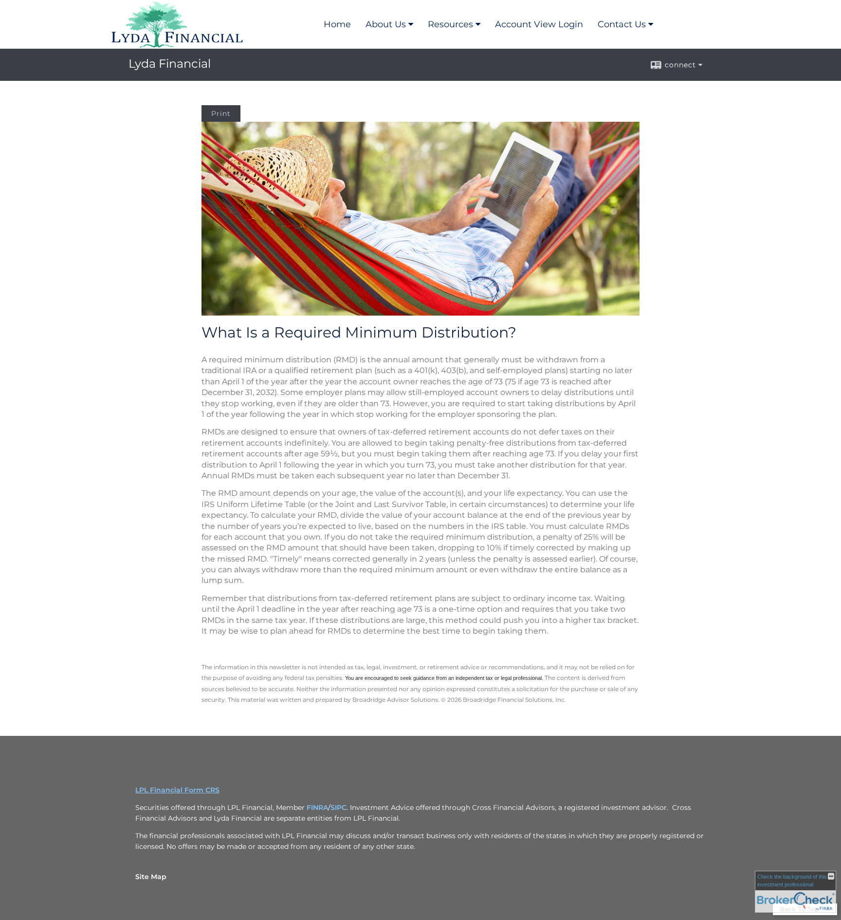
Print (221, 113)
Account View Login (539, 24)
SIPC (338, 807)
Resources (450, 24)
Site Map (150, 876)
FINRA (317, 807)
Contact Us (622, 24)
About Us (386, 24)
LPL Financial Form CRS (177, 790)
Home (337, 24)
